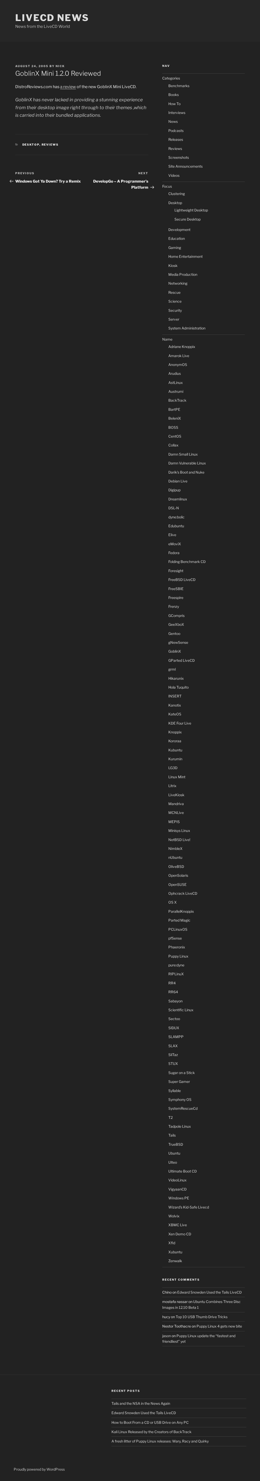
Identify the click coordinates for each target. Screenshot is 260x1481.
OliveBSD (176, 866)
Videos (174, 175)
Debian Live (177, 481)
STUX (173, 1063)
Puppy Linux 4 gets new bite (219, 1326)
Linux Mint (176, 777)
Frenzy (173, 606)
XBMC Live (177, 1225)
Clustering (176, 193)
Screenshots (178, 157)
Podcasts (176, 130)
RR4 (172, 983)
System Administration (186, 328)
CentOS (174, 436)
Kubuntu (175, 750)
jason (166, 1336)
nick (60, 66)
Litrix (172, 786)
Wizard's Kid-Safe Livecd (188, 1207)
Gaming (174, 247)
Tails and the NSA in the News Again (140, 1403)
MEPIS (174, 822)
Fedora (174, 553)
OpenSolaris (178, 875)
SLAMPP (176, 1037)
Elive (172, 535)
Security (175, 310)
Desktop (30, 144)
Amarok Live (178, 356)
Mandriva (176, 804)
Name (167, 339)
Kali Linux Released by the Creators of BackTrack (151, 1432)
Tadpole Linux (179, 1126)
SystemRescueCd (183, 1108)
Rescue (174, 292)
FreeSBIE (176, 589)
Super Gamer (179, 1081)
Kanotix (174, 705)
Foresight (175, 571)
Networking (177, 283)
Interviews (176, 112)
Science (175, 301)
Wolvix (174, 1216)
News (173, 121)
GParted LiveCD (181, 660)
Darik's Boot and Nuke (186, 472)
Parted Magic (179, 920)
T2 (170, 1117)
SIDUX (173, 1028)
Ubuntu (174, 1153)
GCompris (176, 615)
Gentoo (174, 633)
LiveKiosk (176, 795)
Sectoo (174, 1019)
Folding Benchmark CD (187, 561)
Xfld (171, 1243)
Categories (171, 78)
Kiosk (172, 265)
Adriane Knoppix (181, 346)
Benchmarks (178, 86)
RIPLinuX (176, 974)
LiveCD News (52, 17)
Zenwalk (175, 1261)
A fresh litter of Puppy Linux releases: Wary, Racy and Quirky (160, 1441)
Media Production (182, 274)
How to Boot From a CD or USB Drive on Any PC (150, 1422)
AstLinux (175, 382)
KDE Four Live (179, 723)
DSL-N (173, 508)
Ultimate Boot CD (182, 1171)
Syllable (174, 1090)
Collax (173, 445)
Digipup (174, 490)
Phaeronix (176, 947)
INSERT (175, 696)
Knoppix (175, 732)
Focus (167, 186)
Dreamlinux (177, 499)
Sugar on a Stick (181, 1072)
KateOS (174, 714)
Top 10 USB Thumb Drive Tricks (202, 1317)
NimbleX (175, 848)
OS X (172, 902)
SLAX (173, 1046)
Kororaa (174, 741)
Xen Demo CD (179, 1234)
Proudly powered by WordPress (39, 1469)
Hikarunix (176, 678)
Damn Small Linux (183, 454)
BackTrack (177, 400)
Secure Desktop (187, 219)
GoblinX (174, 651)
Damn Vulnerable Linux (187, 463)
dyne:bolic (176, 517)
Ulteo (172, 1162)
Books (173, 94)
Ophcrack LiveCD (182, 893)
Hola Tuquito (178, 687)
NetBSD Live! (179, 839)
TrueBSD (175, 1144)
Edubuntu (176, 526)
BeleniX (174, 418)
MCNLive (176, 812)
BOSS (173, 427)
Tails (172, 1135)
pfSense (175, 938)
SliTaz (173, 1055)
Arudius (174, 373)
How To (174, 104)
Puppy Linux (178, 956)
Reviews (50, 144)
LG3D (172, 768)
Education (176, 238)
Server (173, 319)
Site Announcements (185, 166)
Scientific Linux (180, 1010)
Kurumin (175, 759)
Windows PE (178, 1198)
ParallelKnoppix (181, 911)
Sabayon (175, 1001)
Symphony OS (179, 1099)
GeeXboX (176, 624)
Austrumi (175, 391)
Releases (175, 139)
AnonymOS (177, 364)
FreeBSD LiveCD (182, 579)
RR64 (173, 992)
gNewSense (178, 642)
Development (179, 229)
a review (68, 86)
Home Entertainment (185, 256)
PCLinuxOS (177, 929)
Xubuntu (175, 1252)
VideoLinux (177, 1180)
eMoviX (174, 544)
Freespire (175, 597)
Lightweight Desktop (191, 210)
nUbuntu (175, 857)
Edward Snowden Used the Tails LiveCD (209, 1292)
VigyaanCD (177, 1189)
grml (172, 669)
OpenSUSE (177, 884)
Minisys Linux (179, 830)
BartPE (174, 409)
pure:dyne (176, 965)
